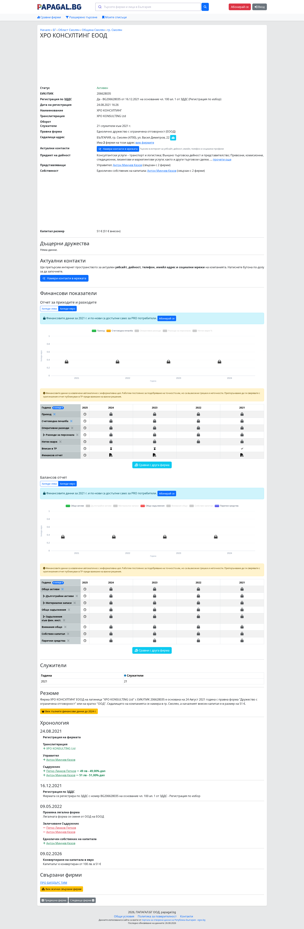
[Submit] (100, 7)
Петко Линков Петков (61, 771)
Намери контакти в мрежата (120, 148)
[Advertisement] (152, 62)
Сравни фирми (50, 17)
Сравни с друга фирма (153, 465)
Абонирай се (240, 7)
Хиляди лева (49, 308)
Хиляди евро (67, 308)
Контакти (186, 916)
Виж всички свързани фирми (63, 889)
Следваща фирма (81, 900)
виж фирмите (144, 142)
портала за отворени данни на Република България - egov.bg (173, 919)
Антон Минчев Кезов (127, 165)
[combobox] (148, 7)
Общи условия (124, 916)
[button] (85, 414)
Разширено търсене (83, 17)
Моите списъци (115, 17)
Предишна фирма (55, 900)
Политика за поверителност (157, 916)
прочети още (222, 159)
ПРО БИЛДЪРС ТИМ (53, 883)
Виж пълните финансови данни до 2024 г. (70, 711)
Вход (261, 7)
